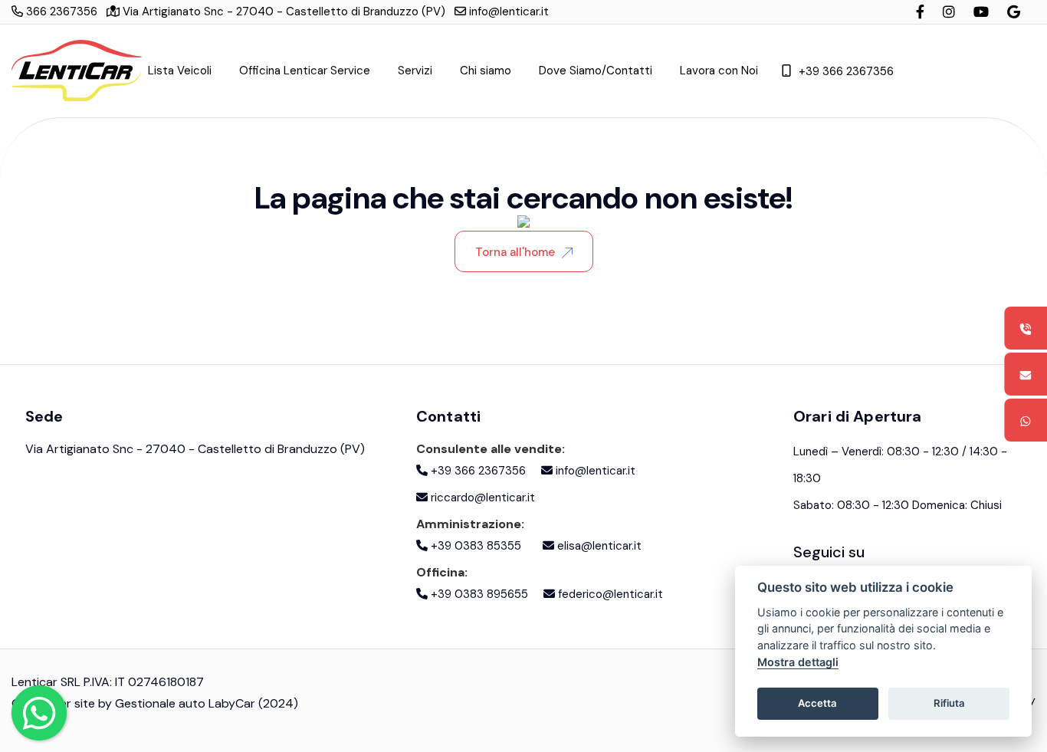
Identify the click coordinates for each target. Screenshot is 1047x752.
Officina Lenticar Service (304, 70)
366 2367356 (60, 11)
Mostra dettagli (798, 661)
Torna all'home (515, 252)
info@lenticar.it (507, 11)
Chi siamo (485, 70)
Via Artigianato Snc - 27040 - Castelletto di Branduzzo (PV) (282, 11)
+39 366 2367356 (846, 71)
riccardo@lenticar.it (481, 497)
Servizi (415, 70)
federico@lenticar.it (609, 594)
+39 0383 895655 (478, 594)
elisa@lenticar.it (598, 545)
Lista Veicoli (180, 70)
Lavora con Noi (719, 70)
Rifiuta (949, 703)
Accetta (817, 703)
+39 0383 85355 (474, 545)
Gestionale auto (160, 703)
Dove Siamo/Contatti (595, 70)
